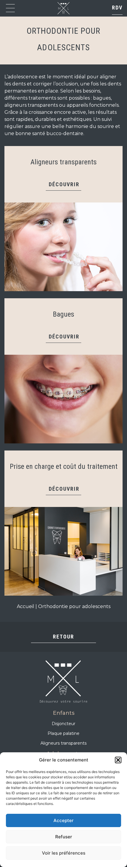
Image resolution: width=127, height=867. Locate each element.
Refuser (63, 837)
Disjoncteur (63, 723)
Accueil (25, 606)
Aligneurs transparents (63, 743)
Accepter (63, 820)
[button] (118, 760)
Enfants (63, 713)
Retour (63, 636)
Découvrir (64, 184)
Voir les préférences (63, 853)
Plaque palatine (63, 733)
